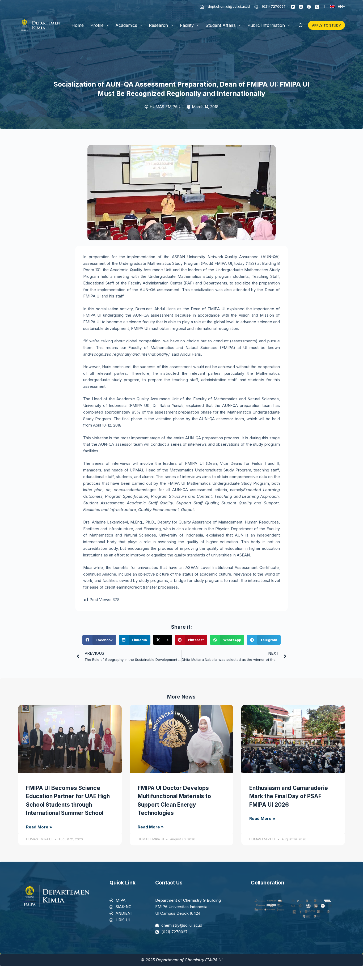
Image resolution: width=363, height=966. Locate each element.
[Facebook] (309, 7)
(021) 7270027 (274, 6)
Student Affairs (220, 25)
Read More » (39, 826)
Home (77, 25)
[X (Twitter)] (317, 7)
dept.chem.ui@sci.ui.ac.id (229, 6)
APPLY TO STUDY (326, 25)
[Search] (301, 25)
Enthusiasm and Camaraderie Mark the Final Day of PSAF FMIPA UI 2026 (288, 796)
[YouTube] (293, 7)
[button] (99, 640)
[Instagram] (301, 7)
